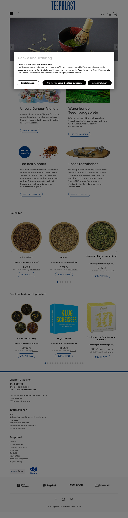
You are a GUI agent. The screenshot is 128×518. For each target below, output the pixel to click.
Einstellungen (27, 83)
